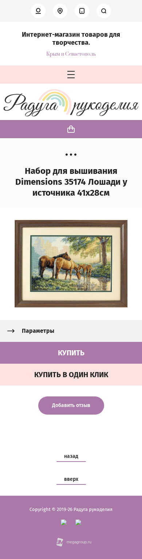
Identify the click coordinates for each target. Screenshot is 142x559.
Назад (71, 456)
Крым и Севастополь (71, 54)
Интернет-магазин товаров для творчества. (71, 39)
